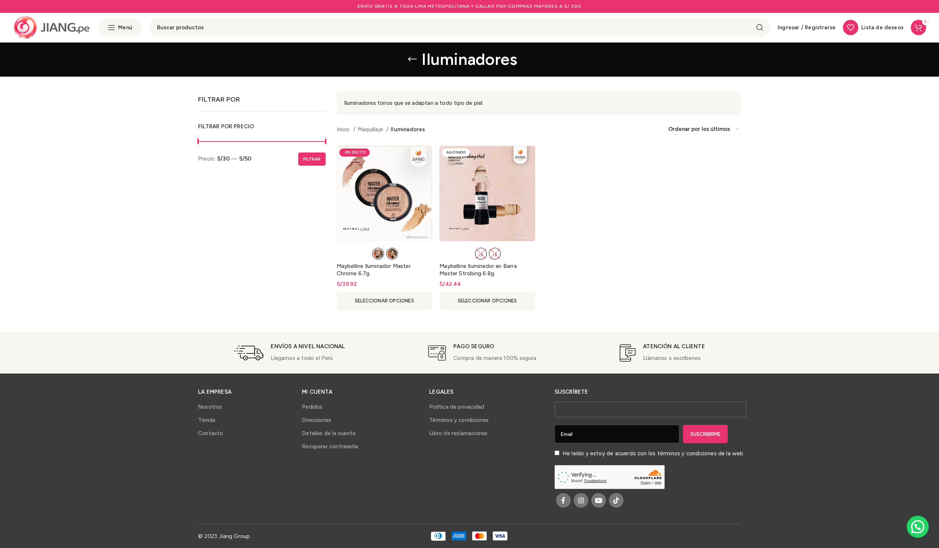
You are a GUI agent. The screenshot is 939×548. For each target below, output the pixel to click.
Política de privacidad (456, 407)
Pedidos (312, 407)
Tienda (206, 420)
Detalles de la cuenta (328, 433)
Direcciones (316, 420)
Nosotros (210, 407)
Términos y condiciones (459, 420)
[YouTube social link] (598, 500)
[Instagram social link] (581, 500)
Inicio (344, 129)
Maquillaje (371, 129)
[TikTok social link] (616, 500)
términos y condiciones (687, 453)
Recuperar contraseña (330, 446)
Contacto (210, 433)
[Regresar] (412, 59)
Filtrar (312, 159)
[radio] (378, 253)
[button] (918, 527)
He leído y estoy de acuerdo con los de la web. (653, 453)
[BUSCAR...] (760, 27)
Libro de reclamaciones (458, 433)
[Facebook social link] (563, 500)
